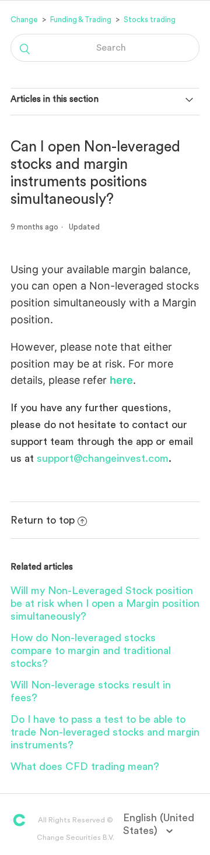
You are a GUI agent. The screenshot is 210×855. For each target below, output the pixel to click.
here (121, 380)
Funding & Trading (80, 19)
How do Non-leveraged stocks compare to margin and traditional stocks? (90, 651)
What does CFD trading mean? (84, 766)
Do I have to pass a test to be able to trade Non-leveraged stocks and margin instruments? (105, 732)
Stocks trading (150, 19)
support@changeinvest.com (103, 458)
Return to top (42, 520)
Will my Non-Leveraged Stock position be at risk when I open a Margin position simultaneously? (105, 603)
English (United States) (158, 824)
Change (24, 19)
